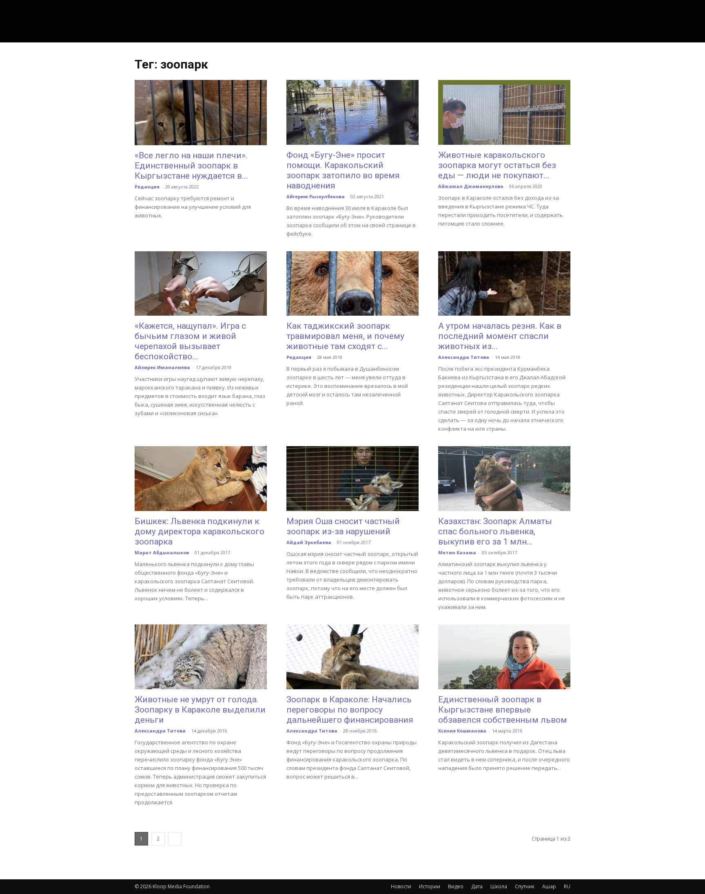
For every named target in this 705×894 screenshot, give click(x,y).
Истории (429, 886)
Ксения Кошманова (462, 731)
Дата (477, 886)
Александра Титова (463, 357)
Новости (401, 886)
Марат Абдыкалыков (162, 552)
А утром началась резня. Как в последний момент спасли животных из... (499, 336)
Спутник (524, 886)
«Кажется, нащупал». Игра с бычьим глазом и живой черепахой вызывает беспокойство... (190, 341)
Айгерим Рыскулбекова (315, 196)
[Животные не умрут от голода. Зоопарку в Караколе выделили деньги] (201, 656)
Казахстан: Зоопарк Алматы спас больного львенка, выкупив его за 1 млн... (495, 531)
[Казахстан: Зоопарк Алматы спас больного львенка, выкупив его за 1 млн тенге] (504, 478)
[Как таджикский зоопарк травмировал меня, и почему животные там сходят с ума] (352, 283)
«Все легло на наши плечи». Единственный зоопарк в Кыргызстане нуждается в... (191, 165)
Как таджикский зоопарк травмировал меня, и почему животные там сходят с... (345, 336)
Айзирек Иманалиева (162, 367)
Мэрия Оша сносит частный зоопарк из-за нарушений (343, 526)
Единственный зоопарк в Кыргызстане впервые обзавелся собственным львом (502, 710)
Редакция (147, 187)
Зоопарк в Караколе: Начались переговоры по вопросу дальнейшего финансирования (349, 710)
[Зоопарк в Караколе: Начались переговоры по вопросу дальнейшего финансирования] (352, 656)
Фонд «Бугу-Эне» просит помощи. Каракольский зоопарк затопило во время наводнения (343, 170)
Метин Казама (457, 552)
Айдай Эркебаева (308, 542)
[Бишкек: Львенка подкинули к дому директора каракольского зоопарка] (201, 478)
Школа (498, 886)
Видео (455, 886)
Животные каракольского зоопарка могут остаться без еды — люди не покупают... (497, 165)
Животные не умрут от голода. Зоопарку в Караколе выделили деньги (200, 710)
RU (567, 886)
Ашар (549, 886)
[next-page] (175, 838)
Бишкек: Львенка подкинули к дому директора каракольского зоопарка (199, 531)
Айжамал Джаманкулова (470, 186)
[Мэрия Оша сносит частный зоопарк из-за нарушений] (352, 478)
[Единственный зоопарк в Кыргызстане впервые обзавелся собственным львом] (504, 656)
